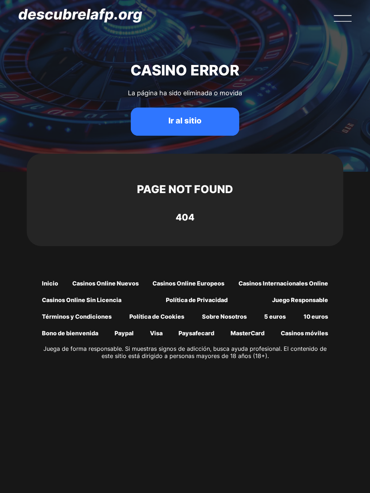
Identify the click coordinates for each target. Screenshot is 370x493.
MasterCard (247, 333)
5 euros (275, 316)
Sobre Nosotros (224, 316)
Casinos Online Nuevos (105, 283)
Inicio (50, 283)
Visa (156, 333)
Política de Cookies (156, 316)
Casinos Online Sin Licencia (81, 300)
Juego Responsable (300, 300)
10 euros (316, 316)
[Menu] (343, 18)
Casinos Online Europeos (188, 283)
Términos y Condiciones (77, 316)
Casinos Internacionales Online (283, 283)
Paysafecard (196, 333)
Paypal (124, 333)
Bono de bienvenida (70, 333)
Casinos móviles (304, 333)
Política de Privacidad (197, 300)
